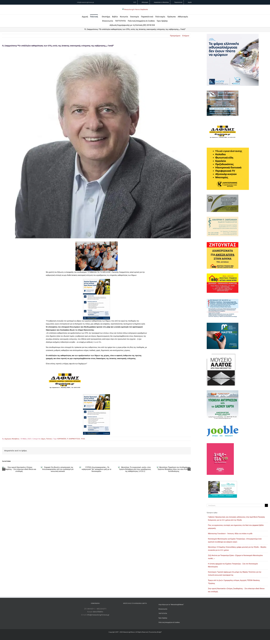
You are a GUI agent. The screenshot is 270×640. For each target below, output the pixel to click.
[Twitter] (137, 609)
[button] (157, 25)
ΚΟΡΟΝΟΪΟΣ (61, 439)
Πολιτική (49, 439)
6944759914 (98, 612)
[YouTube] (129, 609)
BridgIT (159, 632)
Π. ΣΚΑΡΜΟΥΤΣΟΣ (73, 439)
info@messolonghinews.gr (85, 2)
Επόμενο (185, 36)
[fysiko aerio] (96, 280)
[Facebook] (132, 609)
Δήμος (43, 439)
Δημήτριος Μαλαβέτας (12, 439)
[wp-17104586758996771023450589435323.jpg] (65, 369)
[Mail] (140, 609)
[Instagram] (135, 609)
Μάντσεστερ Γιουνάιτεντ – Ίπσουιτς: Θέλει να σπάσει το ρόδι (230, 534)
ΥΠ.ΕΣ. (83, 439)
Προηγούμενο (175, 36)
